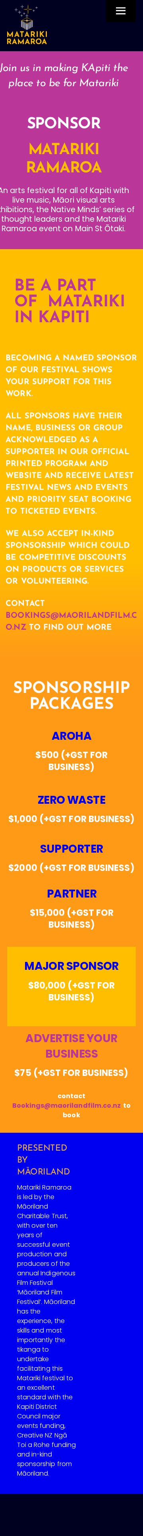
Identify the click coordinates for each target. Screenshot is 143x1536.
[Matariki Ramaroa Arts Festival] (27, 40)
